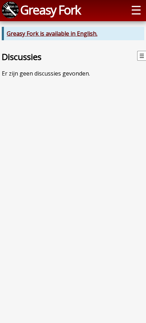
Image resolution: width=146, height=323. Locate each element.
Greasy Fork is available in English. (52, 33)
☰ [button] (136, 9)
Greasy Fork (50, 9)
